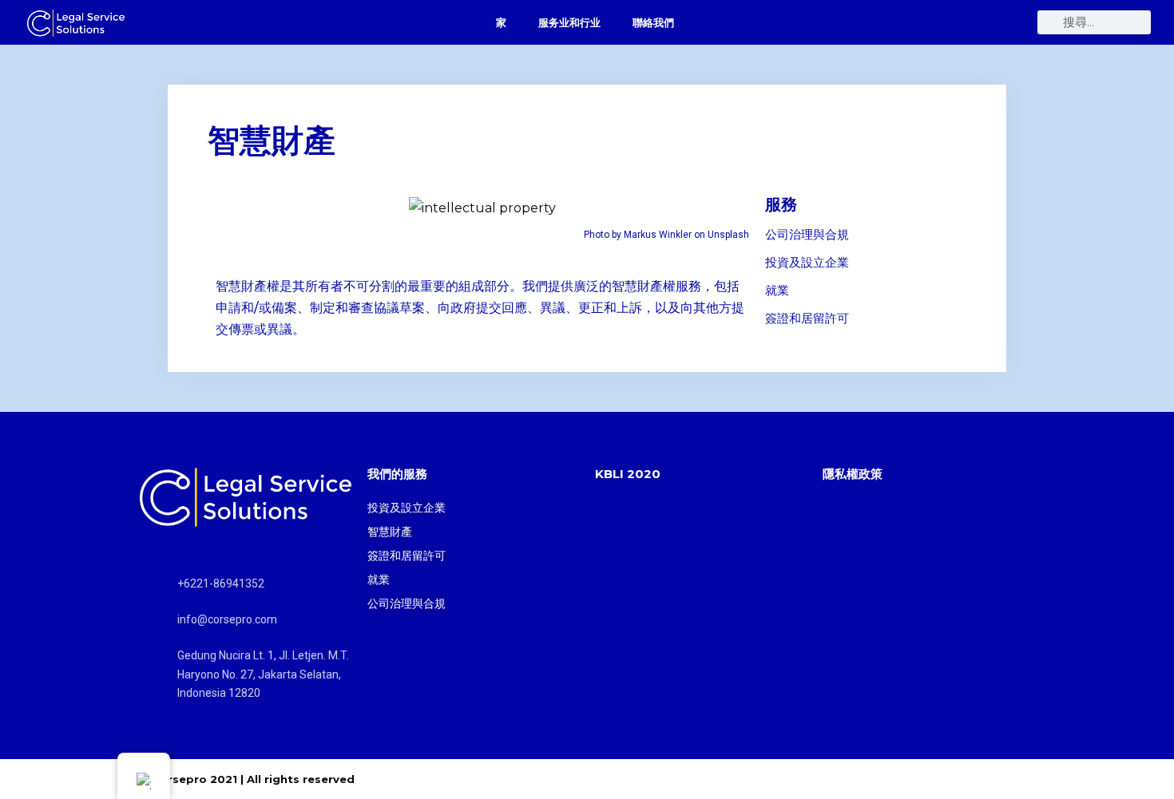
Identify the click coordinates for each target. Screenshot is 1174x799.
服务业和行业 (569, 22)
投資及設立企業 (807, 262)
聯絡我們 (653, 22)
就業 (777, 290)
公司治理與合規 (807, 234)
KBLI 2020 (627, 473)
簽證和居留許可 (807, 318)
